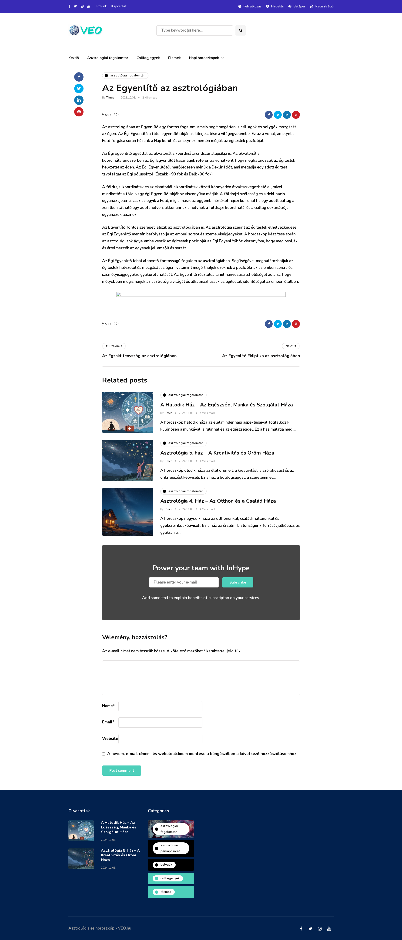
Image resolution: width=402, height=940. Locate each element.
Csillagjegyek (148, 57)
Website (110, 738)
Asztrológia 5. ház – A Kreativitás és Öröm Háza (217, 452)
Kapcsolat (118, 6)
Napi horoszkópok (204, 57)
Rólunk (102, 6)
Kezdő (73, 57)
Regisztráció (324, 6)
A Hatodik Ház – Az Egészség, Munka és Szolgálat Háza (226, 404)
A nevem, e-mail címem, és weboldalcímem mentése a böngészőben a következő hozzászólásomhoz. (202, 753)
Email (108, 722)
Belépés (300, 6)
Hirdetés (277, 6)
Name (108, 706)
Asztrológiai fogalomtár (107, 57)
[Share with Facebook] (269, 115)
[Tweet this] (278, 115)
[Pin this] (296, 115)
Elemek (174, 57)
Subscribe (237, 582)
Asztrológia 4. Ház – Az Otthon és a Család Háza (218, 501)
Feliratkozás (252, 6)
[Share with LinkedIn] (287, 115)
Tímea (110, 97)
